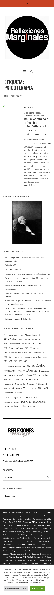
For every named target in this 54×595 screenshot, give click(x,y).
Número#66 (43, 375)
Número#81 (34, 379)
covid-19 (20, 370)
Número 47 (20, 383)
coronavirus (9, 370)
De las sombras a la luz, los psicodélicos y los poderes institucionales (36, 126)
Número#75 (21, 379)
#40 (25, 361)
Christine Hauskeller (35, 139)
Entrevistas (44, 370)
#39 (20, 361)
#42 (28, 365)
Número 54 (9, 388)
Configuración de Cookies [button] (16, 588)
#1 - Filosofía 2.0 (11, 334)
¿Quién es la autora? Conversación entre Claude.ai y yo (27, 274)
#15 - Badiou (10, 339)
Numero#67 (39, 115)
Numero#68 (31, 375)
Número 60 (8, 392)
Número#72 (9, 379)
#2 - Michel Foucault (30, 334)
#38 (15, 361)
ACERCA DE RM (11, 455)
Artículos (38, 365)
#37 (10, 361)
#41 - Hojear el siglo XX (14, 365)
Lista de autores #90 (13, 269)
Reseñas (26, 401)
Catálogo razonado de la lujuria (18, 319)
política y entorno (11, 401)
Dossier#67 (28, 115)
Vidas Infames (27, 406)
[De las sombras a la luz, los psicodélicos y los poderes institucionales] (10, 112)
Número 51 (43, 383)
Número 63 (20, 392)
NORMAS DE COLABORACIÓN (18, 461)
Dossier (31, 370)
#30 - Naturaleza (32, 348)
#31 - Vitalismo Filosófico (15, 352)
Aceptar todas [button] (37, 588)
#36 (5, 361)
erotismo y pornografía (14, 375)
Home (5, 96)
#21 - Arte (37, 343)
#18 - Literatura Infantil (29, 339)
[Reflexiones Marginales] (27, 37)
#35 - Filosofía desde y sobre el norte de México (25, 356)
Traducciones (39, 401)
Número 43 (8, 383)
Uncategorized (11, 406)
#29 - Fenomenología (13, 348)
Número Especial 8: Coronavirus (20, 397)
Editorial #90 (10, 265)
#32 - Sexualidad (36, 352)
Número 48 (32, 383)
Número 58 (43, 388)
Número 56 (31, 388)
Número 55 (20, 388)
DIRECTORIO (9, 449)
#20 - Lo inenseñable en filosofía (18, 343)
